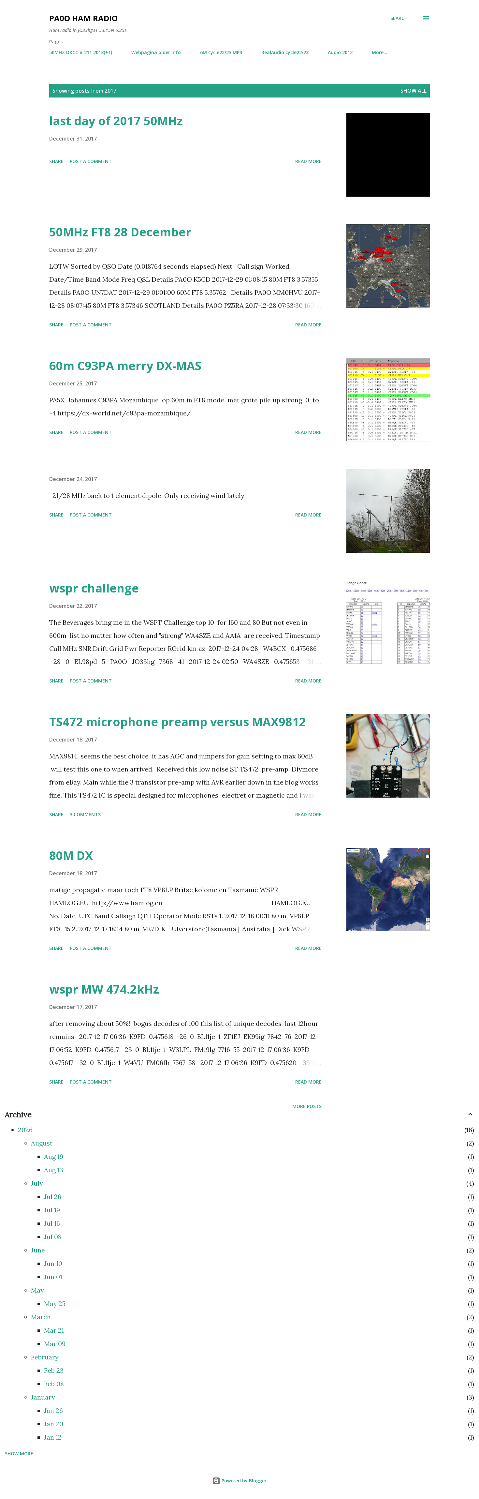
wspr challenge (94, 588)
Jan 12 (53, 1437)
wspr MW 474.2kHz (104, 989)
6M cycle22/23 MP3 (221, 52)
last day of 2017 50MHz (116, 121)
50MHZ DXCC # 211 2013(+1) (80, 52)
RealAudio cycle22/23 (285, 52)
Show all (413, 90)
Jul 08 (53, 1237)
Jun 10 (53, 1263)
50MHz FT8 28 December (120, 232)
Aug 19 (53, 1156)
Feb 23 (54, 1370)
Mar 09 (54, 1344)
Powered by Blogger (243, 1480)
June (38, 1250)
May (37, 1290)
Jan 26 (53, 1410)
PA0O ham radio (83, 18)
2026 (25, 1130)
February (45, 1357)
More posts (307, 1106)
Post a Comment (91, 161)
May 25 (54, 1303)
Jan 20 (53, 1424)
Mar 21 (54, 1330)
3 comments (85, 814)
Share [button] (56, 161)
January (43, 1397)
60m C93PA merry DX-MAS (125, 366)
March (41, 1317)
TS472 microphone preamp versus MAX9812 (177, 722)
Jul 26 (52, 1196)
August (41, 1143)
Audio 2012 (340, 52)
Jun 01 (53, 1277)
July (37, 1183)
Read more (308, 161)
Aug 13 (53, 1170)
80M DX (71, 855)
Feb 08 (54, 1384)
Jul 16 (52, 1223)
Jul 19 (52, 1210)
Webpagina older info (156, 52)
